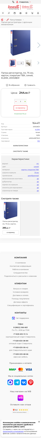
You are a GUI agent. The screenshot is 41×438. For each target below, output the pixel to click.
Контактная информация (20, 266)
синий (36, 167)
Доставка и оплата (20, 295)
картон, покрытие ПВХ (30, 169)
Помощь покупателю (20, 299)
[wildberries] (20, 398)
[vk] (10, 383)
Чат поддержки (22, 318)
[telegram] (17, 382)
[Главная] (2, 20)
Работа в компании (20, 269)
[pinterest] (30, 382)
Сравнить (31, 85)
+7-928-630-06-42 (20, 347)
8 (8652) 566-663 (20, 327)
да (38, 178)
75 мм (36, 172)
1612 (38, 141)
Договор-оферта (21, 302)
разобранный (33, 175)
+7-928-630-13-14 (20, 334)
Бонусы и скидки (20, 289)
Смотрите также (20, 151)
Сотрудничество (20, 273)
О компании (20, 263)
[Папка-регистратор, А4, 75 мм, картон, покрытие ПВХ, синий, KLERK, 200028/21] (20, 43)
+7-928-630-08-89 (20, 341)
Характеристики (20, 146)
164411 (36, 123)
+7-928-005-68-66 (20, 354)
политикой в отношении (13, 431)
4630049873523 (34, 138)
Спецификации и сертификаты (20, 305)
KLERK (37, 129)
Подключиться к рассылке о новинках (20, 276)
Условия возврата (20, 292)
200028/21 (36, 127)
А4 (38, 164)
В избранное (14, 85)
